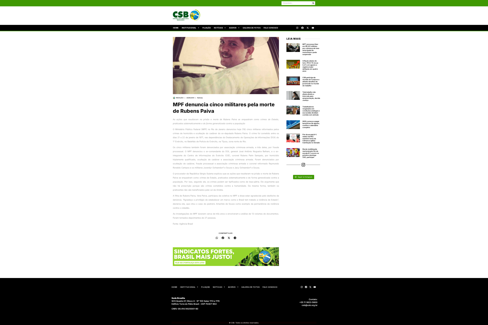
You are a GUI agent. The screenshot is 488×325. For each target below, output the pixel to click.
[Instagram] (297, 28)
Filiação (206, 28)
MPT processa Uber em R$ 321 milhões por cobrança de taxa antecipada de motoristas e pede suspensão (310, 49)
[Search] (313, 3)
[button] (216, 238)
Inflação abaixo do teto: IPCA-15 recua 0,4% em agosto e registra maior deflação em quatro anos (310, 66)
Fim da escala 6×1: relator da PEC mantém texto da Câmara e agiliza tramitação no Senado (311, 138)
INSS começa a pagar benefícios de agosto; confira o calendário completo (311, 124)
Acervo (233, 28)
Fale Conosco (271, 28)
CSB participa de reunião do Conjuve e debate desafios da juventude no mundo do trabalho (310, 81)
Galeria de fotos (252, 28)
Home (176, 28)
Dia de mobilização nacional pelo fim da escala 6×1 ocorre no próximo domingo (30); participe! (310, 153)
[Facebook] (302, 28)
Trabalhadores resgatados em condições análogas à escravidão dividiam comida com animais (310, 111)
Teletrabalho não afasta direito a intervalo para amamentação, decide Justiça (311, 96)
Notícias (218, 28)
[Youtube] (313, 28)
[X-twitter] (307, 28)
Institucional (189, 28)
